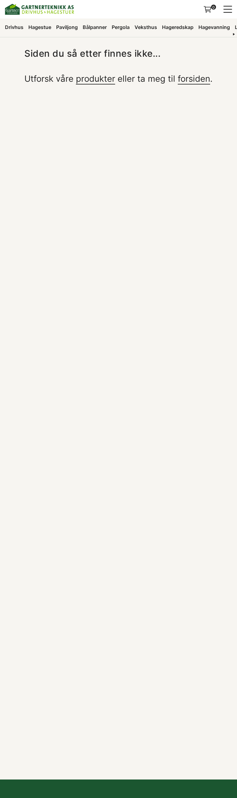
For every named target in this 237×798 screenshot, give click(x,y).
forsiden (194, 78)
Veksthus (146, 27)
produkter (95, 78)
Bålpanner (95, 27)
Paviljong (67, 27)
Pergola (121, 27)
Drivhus (14, 27)
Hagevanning (214, 27)
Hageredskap (177, 27)
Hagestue (39, 27)
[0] (207, 9)
